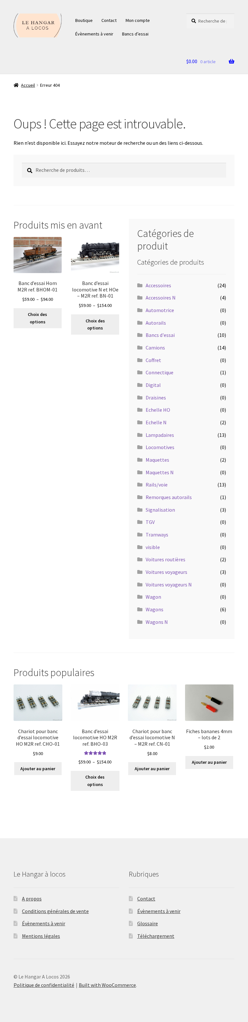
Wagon (153, 597)
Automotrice (160, 310)
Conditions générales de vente (55, 911)
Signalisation (160, 509)
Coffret (153, 360)
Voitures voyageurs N (169, 584)
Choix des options (37, 318)
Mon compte (138, 20)
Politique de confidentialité (44, 985)
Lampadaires (160, 435)
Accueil (28, 85)
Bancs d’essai (135, 34)
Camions (155, 347)
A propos (32, 898)
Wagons (154, 609)
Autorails (156, 322)
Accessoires (158, 285)
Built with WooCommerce (107, 985)
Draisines (156, 397)
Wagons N (157, 622)
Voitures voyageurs (166, 572)
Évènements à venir (94, 34)
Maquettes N (160, 472)
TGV (150, 522)
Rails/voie (157, 484)
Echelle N (156, 422)
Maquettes (157, 460)
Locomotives (160, 447)
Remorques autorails (169, 497)
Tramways (157, 534)
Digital (153, 385)
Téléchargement (155, 936)
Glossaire (147, 923)
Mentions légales (41, 936)
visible (153, 547)
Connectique (159, 372)
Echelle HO (158, 410)
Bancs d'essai (160, 335)
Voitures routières (165, 559)
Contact (109, 20)
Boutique (84, 20)
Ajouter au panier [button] (37, 768)
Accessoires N (161, 297)
